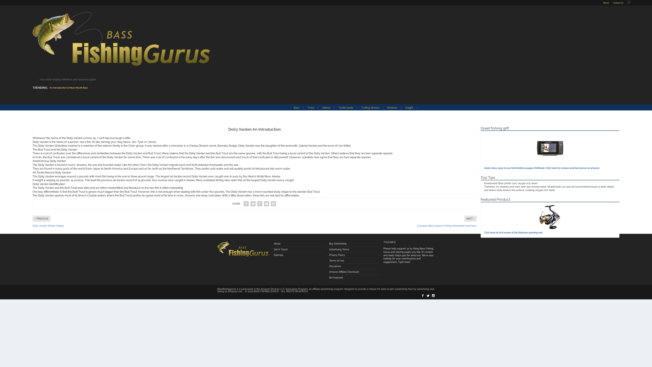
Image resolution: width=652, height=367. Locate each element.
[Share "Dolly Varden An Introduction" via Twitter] (253, 203)
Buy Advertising (338, 243)
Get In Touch (281, 249)
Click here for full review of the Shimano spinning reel (513, 232)
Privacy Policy (337, 255)
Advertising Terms (339, 249)
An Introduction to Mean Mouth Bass (69, 87)
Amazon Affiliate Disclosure (344, 271)
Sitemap (278, 255)
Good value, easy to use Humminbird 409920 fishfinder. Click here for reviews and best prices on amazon (541, 168)
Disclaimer (335, 266)
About (277, 243)
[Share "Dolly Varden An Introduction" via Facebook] (246, 203)
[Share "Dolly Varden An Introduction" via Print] (273, 203)
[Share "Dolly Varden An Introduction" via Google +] (259, 203)
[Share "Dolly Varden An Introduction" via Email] (266, 203)
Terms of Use (336, 260)
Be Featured (336, 277)
